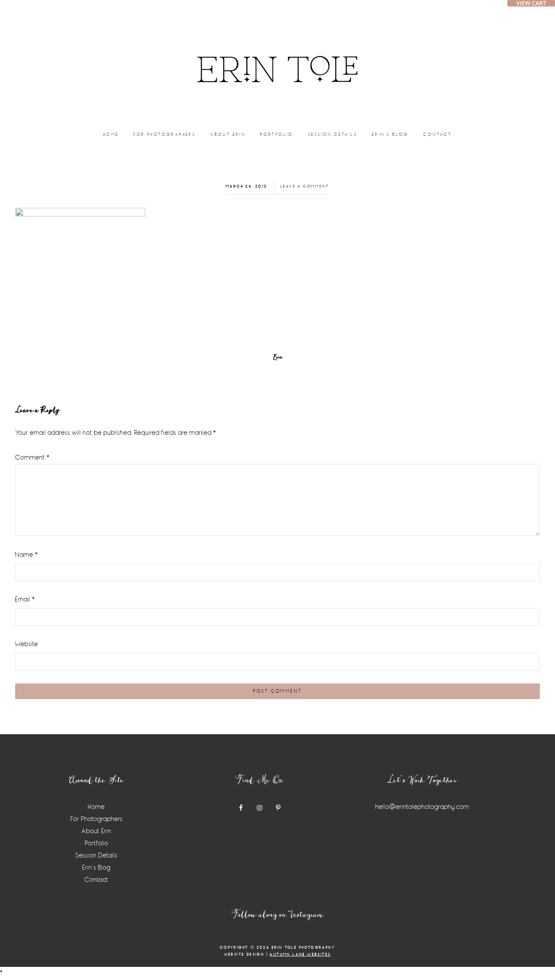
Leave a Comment (305, 186)
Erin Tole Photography (277, 58)
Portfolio (96, 843)
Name (26, 555)
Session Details (96, 855)
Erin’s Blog (96, 868)
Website (26, 644)
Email (25, 599)
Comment (32, 457)
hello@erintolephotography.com (422, 807)
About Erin (96, 831)
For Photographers (97, 819)
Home (96, 807)
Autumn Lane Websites (300, 954)
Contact (96, 880)
